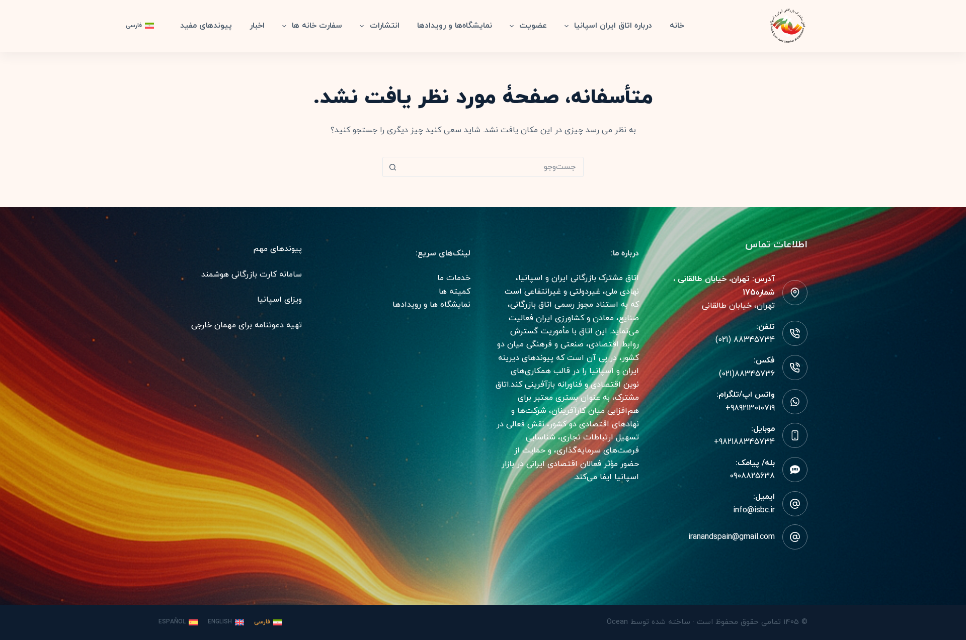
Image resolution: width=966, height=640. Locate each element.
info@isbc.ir (754, 510)
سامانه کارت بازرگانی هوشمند (251, 274)
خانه (677, 25)
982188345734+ (744, 441)
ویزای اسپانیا (279, 299)
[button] (140, 26)
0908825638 (752, 476)
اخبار (257, 25)
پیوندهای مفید (206, 25)
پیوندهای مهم (277, 248)
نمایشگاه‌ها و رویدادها (454, 25)
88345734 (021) (745, 339)
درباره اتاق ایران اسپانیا (613, 25)
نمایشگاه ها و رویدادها (431, 304)
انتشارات (384, 25)
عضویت (533, 25)
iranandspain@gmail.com (731, 536)
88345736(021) (747, 374)
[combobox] (492, 167)
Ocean (617, 622)
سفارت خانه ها (317, 25)
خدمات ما (453, 278)
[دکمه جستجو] (392, 166)
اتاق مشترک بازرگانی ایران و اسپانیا (578, 278)
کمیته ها (454, 291)
